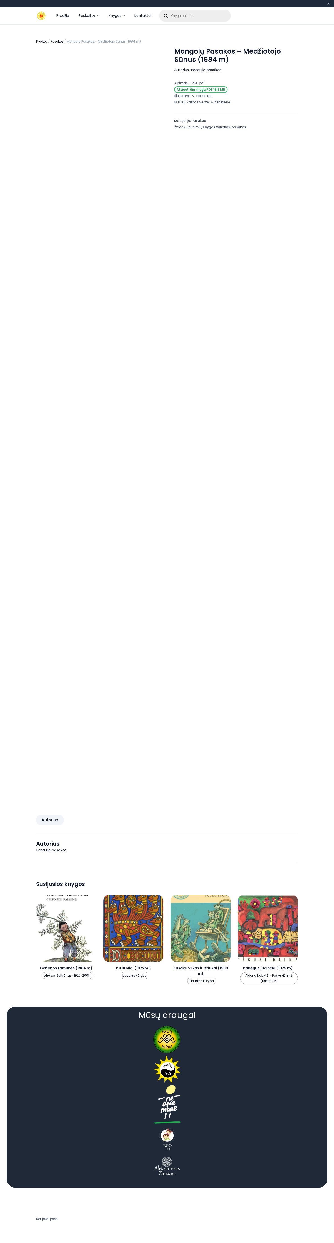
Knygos (114, 15)
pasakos (239, 127)
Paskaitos (87, 15)
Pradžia (62, 15)
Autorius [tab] (50, 820)
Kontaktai (142, 15)
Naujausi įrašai (47, 1219)
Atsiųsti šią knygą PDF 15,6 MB (201, 89)
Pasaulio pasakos (206, 70)
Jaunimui (194, 127)
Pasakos (57, 41)
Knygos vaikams (216, 127)
